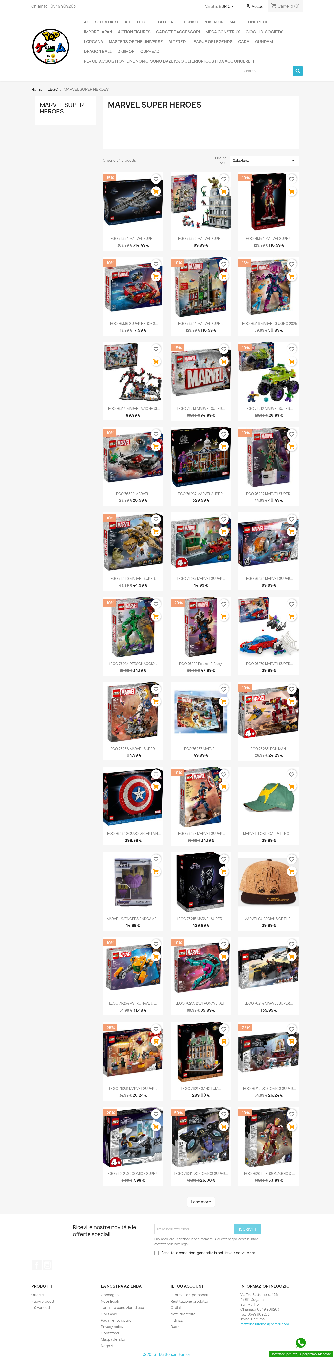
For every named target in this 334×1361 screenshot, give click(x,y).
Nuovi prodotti (43, 1301)
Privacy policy (112, 1326)
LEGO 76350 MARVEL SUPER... (201, 238)
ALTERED (177, 41)
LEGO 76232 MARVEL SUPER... (269, 578)
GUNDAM (264, 41)
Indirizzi (177, 1320)
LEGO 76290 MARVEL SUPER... (133, 578)
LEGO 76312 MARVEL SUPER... (269, 408)
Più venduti (40, 1307)
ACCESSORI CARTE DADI (107, 22)
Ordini (176, 1307)
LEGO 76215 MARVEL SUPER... (201, 918)
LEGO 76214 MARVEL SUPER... (269, 1003)
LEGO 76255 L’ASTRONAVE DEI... (201, 1003)
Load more (201, 1201)
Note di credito (183, 1314)
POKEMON (213, 22)
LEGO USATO (165, 22)
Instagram (47, 1265)
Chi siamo (109, 1314)
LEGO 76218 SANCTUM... (201, 1088)
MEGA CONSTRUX (222, 31)
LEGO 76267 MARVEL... (200, 748)
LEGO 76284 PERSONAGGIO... (133, 663)
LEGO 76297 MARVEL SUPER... (269, 493)
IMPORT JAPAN (98, 31)
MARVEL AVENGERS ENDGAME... (133, 918)
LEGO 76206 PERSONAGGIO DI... (268, 1173)
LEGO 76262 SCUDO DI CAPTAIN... (133, 833)
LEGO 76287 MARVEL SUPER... (201, 578)
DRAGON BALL (98, 51)
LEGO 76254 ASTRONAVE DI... (133, 1003)
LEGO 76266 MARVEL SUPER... (133, 748)
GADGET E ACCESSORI (178, 31)
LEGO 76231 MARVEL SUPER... (133, 1088)
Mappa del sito (113, 1339)
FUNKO (191, 22)
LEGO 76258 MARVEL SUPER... (201, 833)
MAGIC (235, 22)
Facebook (37, 1265)
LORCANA (93, 41)
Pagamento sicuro (116, 1320)
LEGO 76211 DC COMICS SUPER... (201, 1173)
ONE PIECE (258, 22)
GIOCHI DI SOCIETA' (264, 31)
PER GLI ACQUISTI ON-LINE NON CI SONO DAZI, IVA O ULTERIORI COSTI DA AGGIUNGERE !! (169, 61)
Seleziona (264, 161)
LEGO (142, 22)
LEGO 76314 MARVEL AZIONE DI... (133, 408)
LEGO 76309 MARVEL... (133, 493)
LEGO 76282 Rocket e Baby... (201, 663)
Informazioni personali (189, 1295)
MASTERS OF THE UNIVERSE (136, 41)
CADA (243, 41)
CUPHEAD (150, 51)
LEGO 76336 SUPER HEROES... (133, 323)
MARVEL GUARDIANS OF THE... (268, 918)
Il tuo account (187, 1286)
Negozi (107, 1345)
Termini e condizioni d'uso (122, 1307)
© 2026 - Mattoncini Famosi (167, 1354)
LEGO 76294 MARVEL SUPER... (200, 493)
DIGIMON (126, 51)
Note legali (110, 1301)
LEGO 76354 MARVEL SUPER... (133, 238)
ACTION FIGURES (134, 31)
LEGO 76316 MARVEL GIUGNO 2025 (268, 323)
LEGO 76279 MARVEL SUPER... (269, 663)
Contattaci (110, 1333)
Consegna (110, 1295)
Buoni (175, 1326)
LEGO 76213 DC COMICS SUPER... (268, 1088)
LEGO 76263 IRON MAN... (269, 748)
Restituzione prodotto (189, 1301)
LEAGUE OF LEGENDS (212, 41)
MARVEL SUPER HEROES (62, 108)
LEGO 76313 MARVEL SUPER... (201, 408)
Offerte (37, 1295)
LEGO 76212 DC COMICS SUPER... (133, 1173)
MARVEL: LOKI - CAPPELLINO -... (268, 833)
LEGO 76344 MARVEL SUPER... (268, 238)
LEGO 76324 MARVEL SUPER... (201, 323)
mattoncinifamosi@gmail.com (264, 1324)
